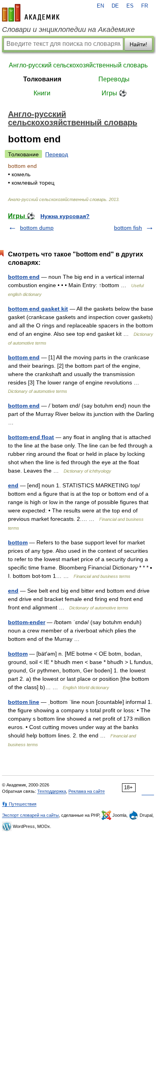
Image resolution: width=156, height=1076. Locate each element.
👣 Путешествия (19, 804)
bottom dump (37, 228)
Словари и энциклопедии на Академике (68, 30)
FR (144, 6)
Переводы (114, 79)
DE (115, 6)
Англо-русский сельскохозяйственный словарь (78, 65)
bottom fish (128, 228)
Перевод (56, 154)
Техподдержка (51, 791)
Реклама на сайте (86, 791)
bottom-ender (26, 622)
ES (130, 6)
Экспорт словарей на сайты (30, 815)
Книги (42, 93)
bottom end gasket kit (38, 308)
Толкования (42, 79)
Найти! (138, 44)
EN (100, 6)
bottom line (23, 702)
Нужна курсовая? (65, 216)
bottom (18, 542)
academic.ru (31, 13)
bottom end (24, 277)
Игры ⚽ (114, 93)
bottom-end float (31, 437)
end (13, 485)
